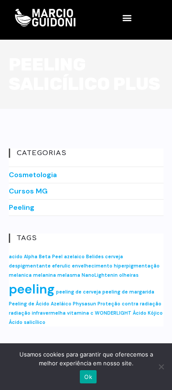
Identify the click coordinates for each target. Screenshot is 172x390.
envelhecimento (92, 266)
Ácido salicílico (27, 322)
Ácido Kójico (148, 313)
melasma (68, 275)
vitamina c (80, 313)
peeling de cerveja (78, 292)
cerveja (114, 256)
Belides (95, 256)
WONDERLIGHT (113, 313)
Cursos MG (28, 191)
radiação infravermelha (37, 313)
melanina (44, 275)
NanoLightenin (100, 275)
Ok (88, 376)
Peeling (21, 207)
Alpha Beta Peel (43, 256)
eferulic (61, 266)
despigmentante (30, 266)
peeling (32, 289)
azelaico (74, 256)
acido (15, 256)
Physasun (84, 304)
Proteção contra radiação (129, 304)
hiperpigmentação (137, 266)
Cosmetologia (33, 174)
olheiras (128, 275)
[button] (127, 18)
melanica (20, 275)
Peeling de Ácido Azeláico (40, 304)
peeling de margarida (128, 292)
